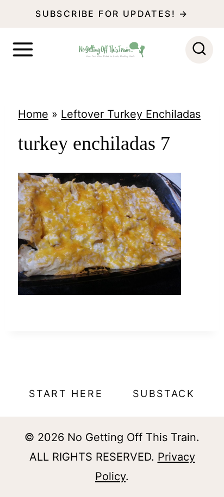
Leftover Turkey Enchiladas (131, 114)
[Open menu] (23, 49)
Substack (164, 393)
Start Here (66, 393)
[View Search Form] (199, 50)
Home (33, 114)
